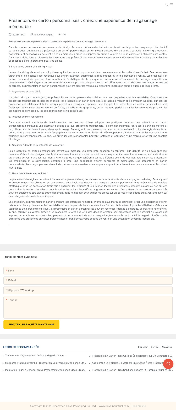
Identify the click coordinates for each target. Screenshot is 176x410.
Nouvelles (167, 347)
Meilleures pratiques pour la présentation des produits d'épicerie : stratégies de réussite (46, 362)
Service (154, 347)
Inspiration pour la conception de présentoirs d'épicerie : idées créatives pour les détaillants (46, 369)
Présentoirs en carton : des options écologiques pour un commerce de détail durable (132, 355)
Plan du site (138, 406)
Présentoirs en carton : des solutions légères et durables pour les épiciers (132, 369)
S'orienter (142, 347)
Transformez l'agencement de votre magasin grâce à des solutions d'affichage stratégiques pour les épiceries (36, 355)
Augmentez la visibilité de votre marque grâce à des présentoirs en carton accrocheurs (132, 362)
